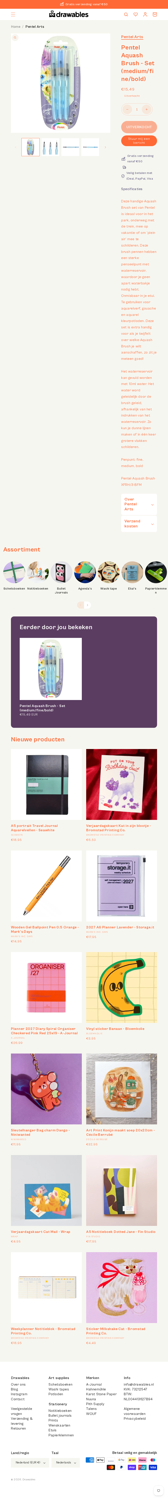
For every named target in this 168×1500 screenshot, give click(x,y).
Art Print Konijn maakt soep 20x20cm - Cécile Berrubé (120, 1132)
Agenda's (85, 588)
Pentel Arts (34, 27)
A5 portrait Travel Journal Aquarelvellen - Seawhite (34, 828)
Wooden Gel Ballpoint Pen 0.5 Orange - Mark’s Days (45, 929)
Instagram (19, 1394)
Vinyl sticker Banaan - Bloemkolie (115, 1029)
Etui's (132, 588)
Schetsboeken (14, 588)
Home (15, 27)
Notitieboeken (37, 588)
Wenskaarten (59, 1425)
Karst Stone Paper (101, 1394)
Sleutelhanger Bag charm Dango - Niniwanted (40, 1132)
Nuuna (91, 1399)
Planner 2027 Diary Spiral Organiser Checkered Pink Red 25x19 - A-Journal (44, 1031)
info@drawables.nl (139, 1384)
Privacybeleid (135, 1419)
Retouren (18, 1428)
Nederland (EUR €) (28, 1462)
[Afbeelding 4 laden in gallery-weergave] (90, 147)
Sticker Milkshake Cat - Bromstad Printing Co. (115, 1331)
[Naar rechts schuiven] (105, 147)
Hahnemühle (96, 1389)
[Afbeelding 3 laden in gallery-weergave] (70, 147)
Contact (17, 1399)
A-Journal (94, 1384)
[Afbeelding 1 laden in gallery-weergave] (30, 147)
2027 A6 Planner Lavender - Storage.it (120, 927)
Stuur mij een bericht (139, 141)
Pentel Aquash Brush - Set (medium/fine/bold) (42, 708)
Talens (91, 1409)
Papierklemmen (156, 590)
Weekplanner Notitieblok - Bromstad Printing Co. (43, 1331)
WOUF (91, 1414)
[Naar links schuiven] (16, 147)
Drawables (29, 1479)
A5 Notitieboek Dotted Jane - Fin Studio (121, 1232)
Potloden (56, 1394)
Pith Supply (95, 1404)
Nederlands (63, 1462)
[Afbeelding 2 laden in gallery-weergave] (50, 147)
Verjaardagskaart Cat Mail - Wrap (40, 1232)
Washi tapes (59, 1389)
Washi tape (108, 588)
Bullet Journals (61, 590)
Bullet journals (60, 1416)
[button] (13, 14)
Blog (14, 1389)
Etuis (53, 1430)
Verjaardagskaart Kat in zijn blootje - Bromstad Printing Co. (118, 828)
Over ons (18, 1384)
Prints (53, 1420)
